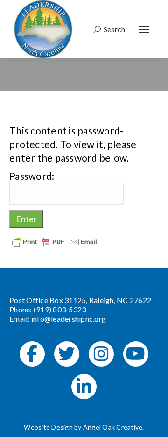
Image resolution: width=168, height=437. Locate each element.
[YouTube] (135, 354)
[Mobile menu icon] (144, 29)
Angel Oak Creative (113, 427)
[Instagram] (101, 354)
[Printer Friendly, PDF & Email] (54, 241)
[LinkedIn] (84, 386)
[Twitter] (66, 354)
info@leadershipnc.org (68, 318)
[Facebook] (32, 354)
